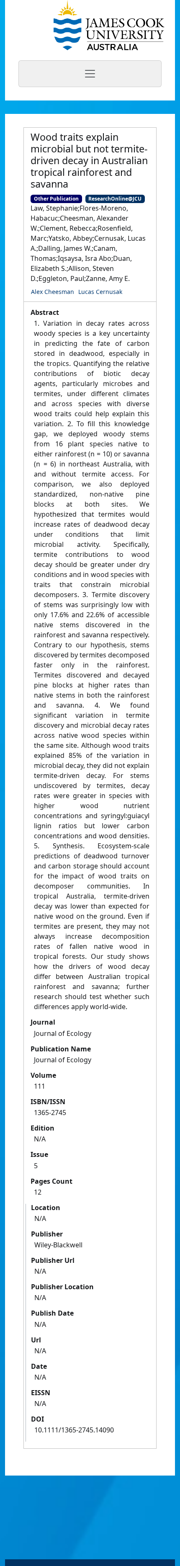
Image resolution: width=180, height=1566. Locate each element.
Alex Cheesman (52, 292)
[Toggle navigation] (90, 73)
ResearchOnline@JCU (114, 198)
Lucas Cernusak (100, 292)
